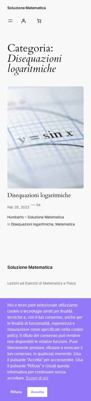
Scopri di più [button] (37, 378)
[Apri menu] (10, 21)
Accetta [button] (37, 392)
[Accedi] (23, 20)
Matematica (65, 224)
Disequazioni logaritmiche (39, 195)
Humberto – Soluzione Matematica (35, 217)
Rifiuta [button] (16, 392)
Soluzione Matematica (26, 8)
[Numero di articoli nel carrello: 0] (39, 20)
